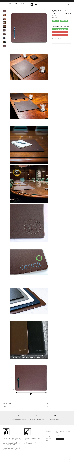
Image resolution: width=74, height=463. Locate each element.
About (22, 3)
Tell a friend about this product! (60, 29)
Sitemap (47, 440)
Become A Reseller (49, 433)
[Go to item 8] (4, 38)
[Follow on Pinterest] (11, 456)
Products (17, 3)
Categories (10, 3)
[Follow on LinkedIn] (17, 456)
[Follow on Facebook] (3, 456)
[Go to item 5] (4, 26)
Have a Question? (64, 20)
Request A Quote (48, 438)
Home (4, 3)
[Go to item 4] (4, 22)
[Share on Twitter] (57, 38)
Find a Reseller (48, 431)
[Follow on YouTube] (14, 456)
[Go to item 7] (4, 34)
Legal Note (69, 459)
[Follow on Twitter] (6, 456)
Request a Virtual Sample (60, 32)
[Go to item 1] (4, 10)
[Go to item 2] (4, 14)
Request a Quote (60, 35)
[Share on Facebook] (55, 38)
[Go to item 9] (4, 42)
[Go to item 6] (4, 30)
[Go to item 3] (4, 18)
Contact (5, 5)
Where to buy (55, 20)
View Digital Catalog (49, 434)
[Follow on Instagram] (8, 456)
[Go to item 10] (4, 45)
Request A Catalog (49, 436)
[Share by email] (60, 38)
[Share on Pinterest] (58, 38)
